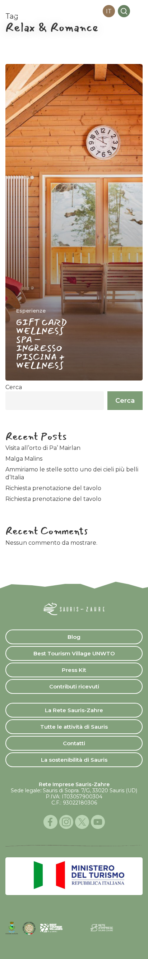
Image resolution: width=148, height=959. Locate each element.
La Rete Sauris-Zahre (74, 710)
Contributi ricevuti (74, 686)
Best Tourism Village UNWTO (74, 653)
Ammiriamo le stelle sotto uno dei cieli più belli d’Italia (71, 473)
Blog (74, 636)
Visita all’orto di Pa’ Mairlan (42, 447)
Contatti (74, 743)
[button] (138, 11)
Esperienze (31, 311)
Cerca (13, 387)
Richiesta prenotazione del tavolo (53, 488)
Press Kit (74, 670)
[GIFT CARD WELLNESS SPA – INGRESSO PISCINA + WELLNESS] (74, 222)
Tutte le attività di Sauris (74, 726)
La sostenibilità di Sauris (74, 759)
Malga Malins (23, 458)
